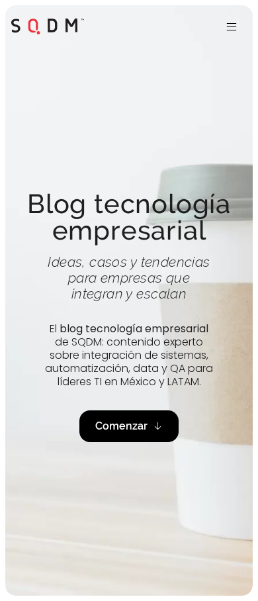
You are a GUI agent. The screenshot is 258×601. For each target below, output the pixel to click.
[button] (231, 26)
